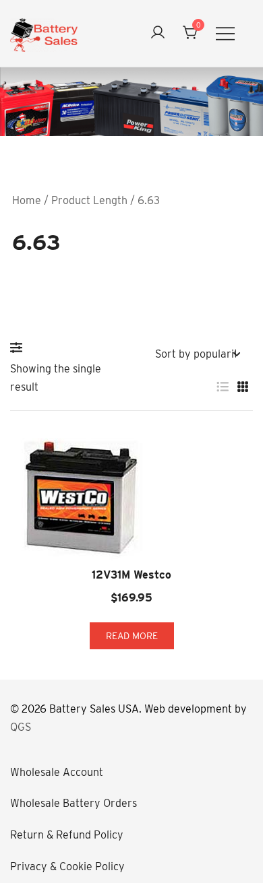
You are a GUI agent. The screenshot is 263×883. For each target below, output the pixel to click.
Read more (132, 635)
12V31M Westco (131, 574)
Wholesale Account (56, 772)
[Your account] (158, 33)
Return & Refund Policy (66, 834)
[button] (19, 347)
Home (26, 200)
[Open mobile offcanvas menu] (225, 33)
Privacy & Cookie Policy (67, 866)
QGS (20, 727)
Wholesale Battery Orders (73, 803)
